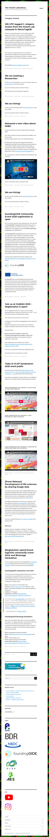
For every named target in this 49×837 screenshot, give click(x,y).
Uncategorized (31, 96)
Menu (41, 8)
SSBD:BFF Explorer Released (13, 698)
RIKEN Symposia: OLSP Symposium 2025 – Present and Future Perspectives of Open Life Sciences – (20, 372)
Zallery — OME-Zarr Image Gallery (15, 699)
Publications (30, 68)
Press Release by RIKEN (27, 519)
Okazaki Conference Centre (17, 586)
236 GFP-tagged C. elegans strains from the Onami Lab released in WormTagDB (20, 27)
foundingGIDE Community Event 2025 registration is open (19, 217)
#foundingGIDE (19, 599)
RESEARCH (8, 820)
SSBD (25, 185)
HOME (6, 817)
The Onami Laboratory (15, 8)
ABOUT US (8, 829)
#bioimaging (30, 606)
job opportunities (9, 84)
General (23, 68)
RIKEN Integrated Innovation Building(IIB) (20, 634)
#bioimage (8, 608)
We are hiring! (12, 103)
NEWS (6, 823)
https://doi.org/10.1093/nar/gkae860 (24, 151)
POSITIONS (8, 826)
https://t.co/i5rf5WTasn (19, 606)
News (26, 68)
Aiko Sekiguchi (10, 68)
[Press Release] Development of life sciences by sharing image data (21, 484)
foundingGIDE (22, 503)
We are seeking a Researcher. (13, 694)
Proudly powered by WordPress (22, 833)
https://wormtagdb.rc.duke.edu (20, 65)
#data (14, 608)
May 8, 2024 (22, 611)
